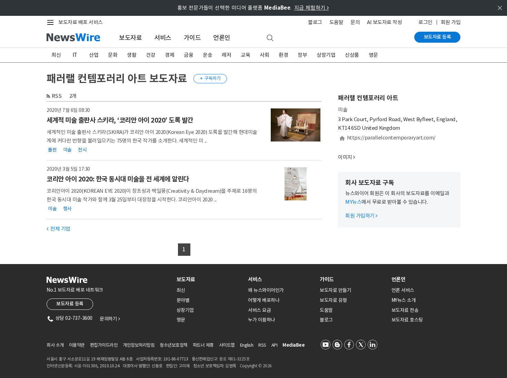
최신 (56, 55)
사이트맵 (227, 345)
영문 (373, 55)
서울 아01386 (86, 365)
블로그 (315, 22)
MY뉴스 (353, 202)
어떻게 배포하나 (263, 300)
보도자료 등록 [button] (69, 304)
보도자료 (130, 38)
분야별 (183, 300)
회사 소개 (55, 345)
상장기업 (326, 55)
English (247, 345)
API (274, 345)
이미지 (345, 157)
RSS (57, 96)
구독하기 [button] (210, 78)
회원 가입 (451, 22)
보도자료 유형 (333, 300)
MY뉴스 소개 (403, 300)
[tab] (210, 279)
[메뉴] (52, 22)
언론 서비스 (402, 290)
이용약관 (77, 345)
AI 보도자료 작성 (384, 22)
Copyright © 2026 (256, 365)
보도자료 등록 (437, 37)
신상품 (352, 55)
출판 (52, 150)
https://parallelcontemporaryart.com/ (391, 137)
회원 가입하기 (361, 215)
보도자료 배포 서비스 (80, 22)
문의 (355, 22)
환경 (283, 55)
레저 (226, 55)
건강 (150, 55)
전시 (82, 150)
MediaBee (293, 345)
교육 (245, 55)
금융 (188, 55)
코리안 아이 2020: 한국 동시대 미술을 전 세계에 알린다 (118, 179)
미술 (67, 150)
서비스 (162, 38)
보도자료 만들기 (335, 290)
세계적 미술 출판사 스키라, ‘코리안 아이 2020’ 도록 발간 (120, 120)
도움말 (336, 22)
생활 (131, 55)
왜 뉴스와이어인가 (266, 290)
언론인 (221, 38)
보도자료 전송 (405, 310)
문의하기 (110, 319)
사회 (264, 55)
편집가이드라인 (104, 345)
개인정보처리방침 (139, 345)
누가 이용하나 (261, 320)
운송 (207, 55)
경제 (169, 55)
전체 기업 (58, 228)
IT (75, 55)
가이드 (192, 38)
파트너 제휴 (203, 345)
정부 (302, 55)
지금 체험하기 (311, 7)
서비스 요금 (259, 310)
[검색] (270, 38)
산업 (93, 55)
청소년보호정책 (174, 345)
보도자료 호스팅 (407, 320)
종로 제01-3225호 (234, 358)
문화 (112, 55)
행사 (67, 209)
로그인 (425, 22)
